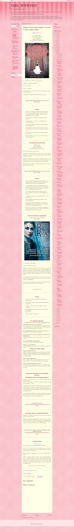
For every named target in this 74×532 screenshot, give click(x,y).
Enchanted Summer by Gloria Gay (59, 235)
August (58, 308)
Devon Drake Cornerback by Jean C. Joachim (60, 171)
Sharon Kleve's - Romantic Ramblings (15, 35)
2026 (57, 33)
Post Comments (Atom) (30, 517)
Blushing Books (38, 289)
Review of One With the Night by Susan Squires (59, 83)
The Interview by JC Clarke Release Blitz (59, 215)
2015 (57, 52)
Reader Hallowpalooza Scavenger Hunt (14, 47)
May (58, 313)
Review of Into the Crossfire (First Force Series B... (60, 78)
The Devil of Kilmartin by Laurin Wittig (59, 281)
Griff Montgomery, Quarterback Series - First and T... (60, 195)
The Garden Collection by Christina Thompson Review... (59, 243)
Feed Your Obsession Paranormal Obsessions (59, 191)
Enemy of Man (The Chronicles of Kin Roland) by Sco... (60, 277)
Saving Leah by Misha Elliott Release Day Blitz (59, 107)
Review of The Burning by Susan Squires (59, 268)
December (58, 54)
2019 (57, 45)
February (58, 318)
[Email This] (37, 476)
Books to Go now (15, 56)
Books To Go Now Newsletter (15, 58)
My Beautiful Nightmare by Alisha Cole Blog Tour (59, 139)
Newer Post (24, 515)
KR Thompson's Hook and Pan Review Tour (59, 199)
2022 (57, 40)
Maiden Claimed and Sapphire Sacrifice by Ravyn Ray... (59, 223)
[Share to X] (39, 476)
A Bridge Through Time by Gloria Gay (59, 98)
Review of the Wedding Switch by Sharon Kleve (59, 248)
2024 (57, 36)
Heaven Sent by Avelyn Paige (59, 66)
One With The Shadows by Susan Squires (59, 179)
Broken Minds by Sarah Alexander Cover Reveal (59, 103)
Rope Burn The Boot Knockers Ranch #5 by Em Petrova (59, 62)
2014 (57, 322)
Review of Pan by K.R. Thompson (59, 219)
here (30, 463)
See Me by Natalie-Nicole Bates (59, 147)
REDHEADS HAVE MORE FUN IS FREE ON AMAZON (15, 37)
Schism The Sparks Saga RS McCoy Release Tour (60, 186)
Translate (15, 77)
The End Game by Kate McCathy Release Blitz (59, 252)
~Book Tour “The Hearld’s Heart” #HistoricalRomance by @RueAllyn (15, 53)
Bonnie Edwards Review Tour (59, 119)
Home (37, 515)
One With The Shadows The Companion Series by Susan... (59, 257)
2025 (57, 34)
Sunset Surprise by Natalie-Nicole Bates (60, 238)
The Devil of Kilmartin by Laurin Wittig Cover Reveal (59, 301)
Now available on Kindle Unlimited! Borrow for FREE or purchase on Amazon (37, 405)
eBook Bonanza (15, 32)
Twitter (35, 465)
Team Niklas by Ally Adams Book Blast (59, 116)
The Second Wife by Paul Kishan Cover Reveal (59, 175)
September (59, 59)
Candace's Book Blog (15, 61)
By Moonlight (59, 260)
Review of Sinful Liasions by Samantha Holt (59, 150)
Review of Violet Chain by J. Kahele (59, 206)
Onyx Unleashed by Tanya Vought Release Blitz (59, 227)
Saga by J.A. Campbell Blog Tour (59, 126)
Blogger (42, 523)
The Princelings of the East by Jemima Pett (59, 86)
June (58, 311)
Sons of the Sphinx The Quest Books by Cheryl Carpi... (60, 160)
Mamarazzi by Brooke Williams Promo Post (59, 272)
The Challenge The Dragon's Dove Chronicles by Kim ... (60, 155)
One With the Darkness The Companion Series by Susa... (60, 74)
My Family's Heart (15, 50)
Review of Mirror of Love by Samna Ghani (59, 90)
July (57, 310)
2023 (57, 38)
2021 (57, 41)
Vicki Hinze (14, 31)
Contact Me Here (57, 27)
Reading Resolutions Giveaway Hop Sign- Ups (15, 63)
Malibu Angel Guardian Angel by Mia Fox (60, 143)
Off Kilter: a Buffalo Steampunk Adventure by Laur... (59, 290)
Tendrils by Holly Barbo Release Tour (59, 231)
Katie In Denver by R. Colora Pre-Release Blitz (59, 94)
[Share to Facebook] (41, 476)
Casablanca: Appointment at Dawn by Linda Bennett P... (59, 70)
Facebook (32, 465)
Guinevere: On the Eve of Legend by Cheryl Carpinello (59, 168)
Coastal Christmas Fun (15, 43)
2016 (57, 50)
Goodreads (38, 102)
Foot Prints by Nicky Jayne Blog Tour (59, 122)
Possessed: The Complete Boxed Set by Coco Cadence (59, 130)
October (58, 57)
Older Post (50, 515)
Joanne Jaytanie (15, 45)
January (58, 320)
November (58, 55)
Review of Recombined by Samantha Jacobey (59, 264)
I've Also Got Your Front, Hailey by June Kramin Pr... (60, 285)
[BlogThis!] (38, 476)
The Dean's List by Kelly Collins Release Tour (59, 305)
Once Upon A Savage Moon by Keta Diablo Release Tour (59, 112)
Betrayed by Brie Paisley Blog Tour (59, 163)
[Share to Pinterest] (42, 476)
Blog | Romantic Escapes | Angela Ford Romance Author (15, 68)
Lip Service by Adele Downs (59, 182)
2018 (57, 47)
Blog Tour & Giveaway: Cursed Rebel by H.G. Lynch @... (59, 295)
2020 (57, 43)
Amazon (47, 100)
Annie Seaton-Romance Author (15, 41)
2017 (57, 49)
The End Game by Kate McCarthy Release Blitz (59, 203)
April (58, 315)
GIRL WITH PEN (24, 5)
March (58, 317)
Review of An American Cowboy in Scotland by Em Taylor (60, 211)
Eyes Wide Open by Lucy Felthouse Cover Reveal (59, 135)
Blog (29, 465)
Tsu (41, 465)
